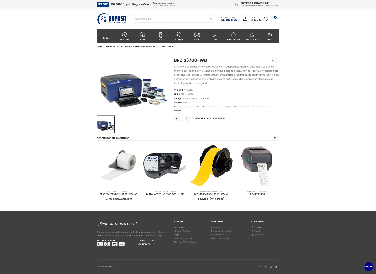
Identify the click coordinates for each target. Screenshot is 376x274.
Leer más (121, 184)
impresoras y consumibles (197, 98)
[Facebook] (260, 266)
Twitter (181, 118)
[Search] (211, 18)
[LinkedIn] (276, 266)
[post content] (118, 165)
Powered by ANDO (106, 266)
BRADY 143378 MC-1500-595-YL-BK (165, 194)
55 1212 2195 (229, 20)
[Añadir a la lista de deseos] (136, 148)
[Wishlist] (266, 19)
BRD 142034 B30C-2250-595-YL (211, 194)
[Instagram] (271, 266)
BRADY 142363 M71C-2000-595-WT (118, 194)
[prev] (273, 60)
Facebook (176, 118)
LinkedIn (187, 118)
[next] (277, 60)
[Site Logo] (111, 18)
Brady (184, 102)
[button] (275, 138)
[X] (265, 266)
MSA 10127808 (257, 194)
